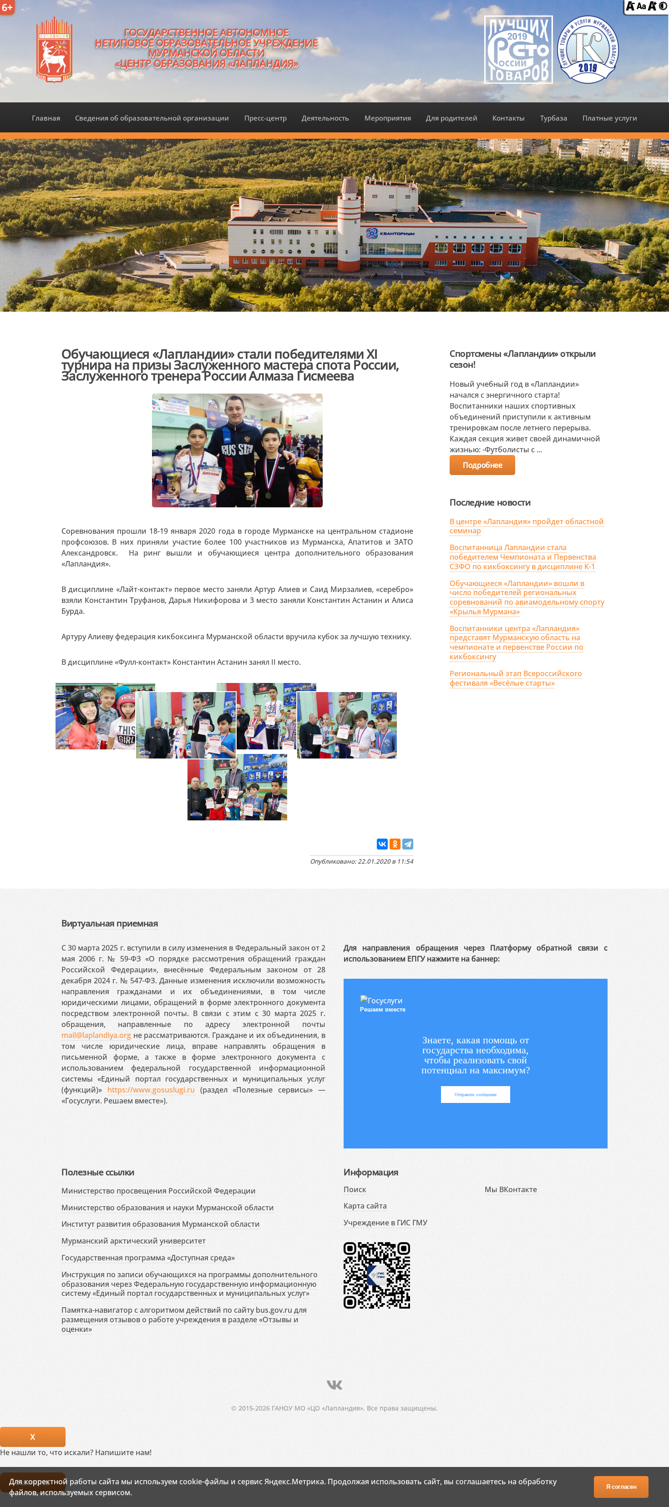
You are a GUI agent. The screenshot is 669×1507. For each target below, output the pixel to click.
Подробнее (482, 465)
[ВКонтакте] (382, 844)
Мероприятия (388, 117)
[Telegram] (407, 844)
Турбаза (554, 117)
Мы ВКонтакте (511, 1189)
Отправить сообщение (476, 1094)
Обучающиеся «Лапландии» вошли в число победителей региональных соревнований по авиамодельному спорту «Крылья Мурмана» (527, 597)
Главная (46, 117)
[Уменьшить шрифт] (630, 8)
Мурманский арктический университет (133, 1241)
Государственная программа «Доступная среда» (148, 1258)
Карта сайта (365, 1206)
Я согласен (621, 1486)
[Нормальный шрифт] (641, 8)
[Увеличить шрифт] (652, 8)
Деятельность (325, 117)
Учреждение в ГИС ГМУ (385, 1223)
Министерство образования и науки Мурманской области (167, 1208)
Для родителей (451, 117)
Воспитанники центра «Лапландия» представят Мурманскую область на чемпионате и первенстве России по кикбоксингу (516, 642)
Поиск (355, 1189)
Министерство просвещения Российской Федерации (158, 1191)
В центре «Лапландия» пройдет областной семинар (527, 526)
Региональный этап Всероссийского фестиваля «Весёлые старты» (516, 678)
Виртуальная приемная (109, 923)
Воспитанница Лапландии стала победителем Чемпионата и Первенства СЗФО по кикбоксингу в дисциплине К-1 (523, 556)
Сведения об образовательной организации (152, 117)
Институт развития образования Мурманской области (160, 1224)
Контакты (508, 117)
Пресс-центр (265, 117)
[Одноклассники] (395, 844)
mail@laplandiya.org (96, 1035)
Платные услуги (610, 117)
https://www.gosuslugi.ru (151, 1090)
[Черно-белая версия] (663, 8)
